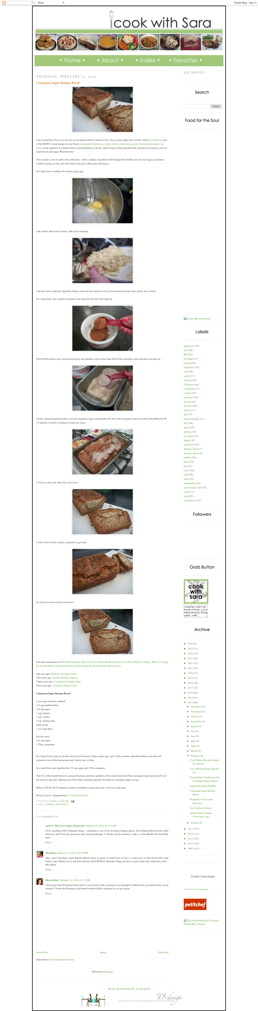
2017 (191, 687)
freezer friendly (191, 418)
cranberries (124, 144)
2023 (191, 658)
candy (187, 375)
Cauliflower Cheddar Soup (67, 681)
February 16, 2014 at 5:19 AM (101, 825)
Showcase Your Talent (92, 662)
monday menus (191, 453)
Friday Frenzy (114, 666)
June (193, 736)
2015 (191, 697)
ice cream (188, 436)
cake (186, 371)
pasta (186, 461)
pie (185, 466)
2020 (191, 673)
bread (50, 804)
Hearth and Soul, (113, 662)
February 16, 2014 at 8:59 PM (73, 853)
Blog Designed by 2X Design (129, 989)
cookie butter (111, 144)
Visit (196, 889)
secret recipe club (193, 487)
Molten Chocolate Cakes (64, 673)
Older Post (163, 952)
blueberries (98, 144)
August (195, 726)
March (194, 750)
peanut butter (138, 144)
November (196, 711)
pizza (186, 470)
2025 (191, 648)
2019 (191, 678)
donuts (187, 410)
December (196, 706)
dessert (187, 401)
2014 (191, 702)
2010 (191, 843)
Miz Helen (51, 853)
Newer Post (42, 952)
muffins (187, 457)
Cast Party (128, 662)
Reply (49, 842)
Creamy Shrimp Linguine (65, 677)
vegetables (189, 500)
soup (186, 496)
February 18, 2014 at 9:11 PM (75, 880)
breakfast (62, 804)
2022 (191, 663)
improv (187, 440)
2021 (191, 668)
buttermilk (85, 144)
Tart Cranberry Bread (200, 808)
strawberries (156, 140)
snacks (187, 491)
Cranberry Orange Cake (65, 685)
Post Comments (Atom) (62, 959)
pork (186, 474)
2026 (191, 643)
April (194, 746)
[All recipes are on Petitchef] (195, 909)
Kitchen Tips (190, 448)
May (193, 741)
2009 (191, 848)
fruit (186, 423)
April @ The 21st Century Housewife (65, 825)
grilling (188, 431)
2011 (191, 838)
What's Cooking (142, 662)
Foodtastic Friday (64, 666)
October (195, 716)
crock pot (188, 397)
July (193, 731)
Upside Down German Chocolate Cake (201, 814)
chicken (188, 380)
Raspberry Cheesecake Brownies (201, 801)
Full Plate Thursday (70, 662)
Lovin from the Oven (77, 795)
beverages (189, 358)
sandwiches (189, 483)
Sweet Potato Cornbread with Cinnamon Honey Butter (204, 779)
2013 (191, 828)
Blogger (108, 971)
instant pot (189, 444)
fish (185, 414)
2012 (191, 833)
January (195, 822)
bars (186, 350)
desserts (188, 405)
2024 (191, 653)
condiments (190, 388)
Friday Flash (99, 666)
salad (186, 478)
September (196, 721)
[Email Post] (72, 801)
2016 (191, 692)
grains (187, 427)
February (195, 755)
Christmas (189, 384)
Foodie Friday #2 (83, 666)
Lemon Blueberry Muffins (203, 786)
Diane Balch (52, 880)
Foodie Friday (47, 666)
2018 (191, 683)
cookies (188, 393)
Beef (186, 354)
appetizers (189, 345)
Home (103, 952)
